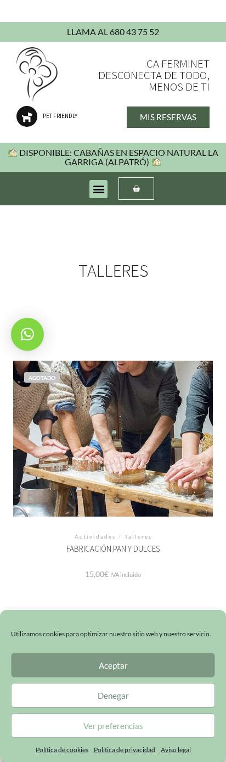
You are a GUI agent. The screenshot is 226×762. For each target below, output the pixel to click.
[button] (98, 189)
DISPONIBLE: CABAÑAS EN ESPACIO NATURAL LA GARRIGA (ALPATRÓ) (118, 156)
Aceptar (113, 665)
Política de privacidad (124, 750)
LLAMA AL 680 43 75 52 (113, 31)
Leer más (113, 449)
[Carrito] (136, 188)
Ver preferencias (113, 726)
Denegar (113, 696)
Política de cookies (62, 750)
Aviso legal (176, 750)
